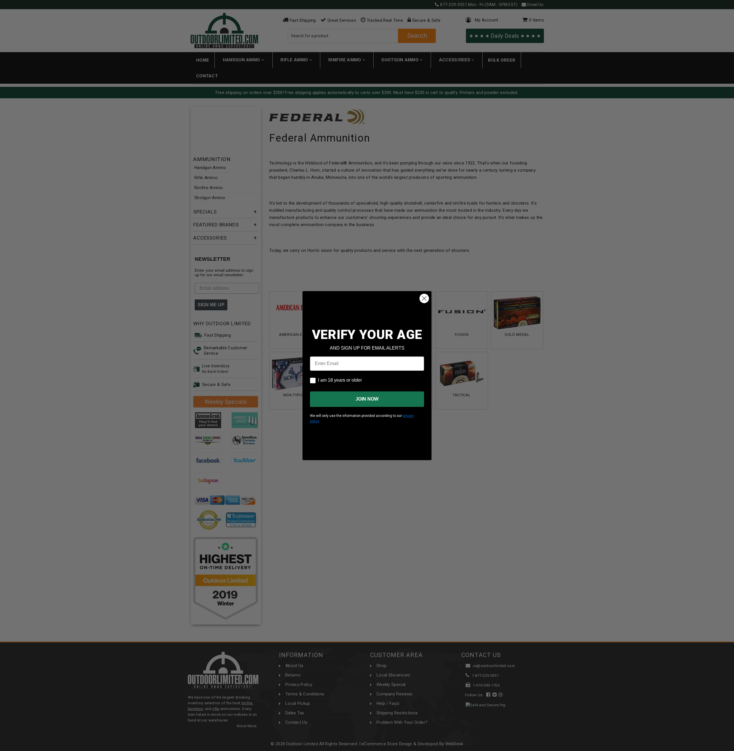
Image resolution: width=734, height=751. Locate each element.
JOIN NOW (367, 399)
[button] (733, 748)
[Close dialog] (424, 298)
